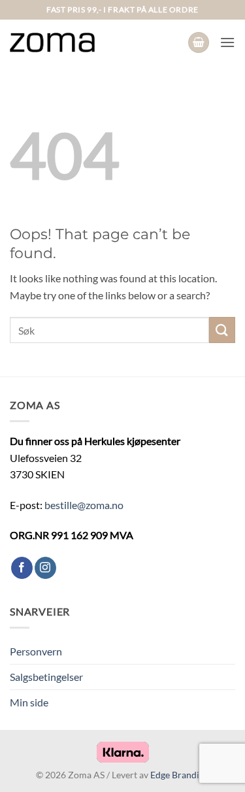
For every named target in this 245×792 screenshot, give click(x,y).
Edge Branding (179, 774)
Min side (29, 702)
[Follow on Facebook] (22, 568)
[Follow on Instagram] (45, 568)
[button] (198, 43)
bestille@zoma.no (83, 505)
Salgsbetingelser (46, 676)
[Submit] (222, 329)
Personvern (36, 651)
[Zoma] (52, 42)
